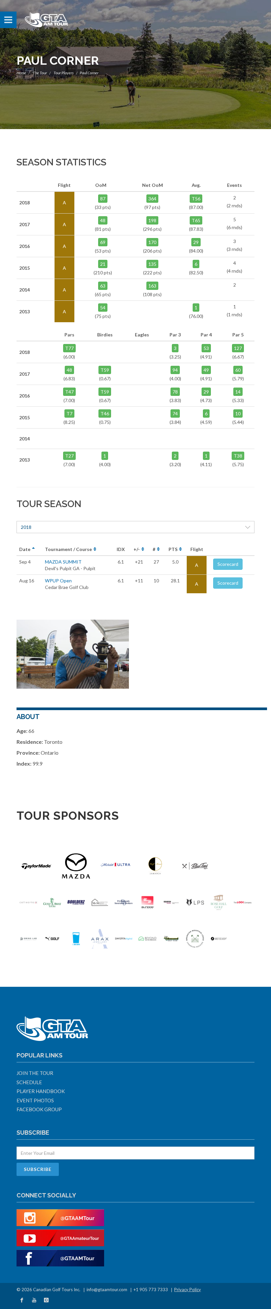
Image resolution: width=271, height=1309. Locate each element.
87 (102, 198)
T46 (104, 413)
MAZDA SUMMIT (63, 562)
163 (152, 286)
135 (152, 264)
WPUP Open (58, 580)
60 (238, 370)
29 (196, 242)
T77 (69, 348)
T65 (196, 220)
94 (175, 370)
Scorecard (227, 564)
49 (206, 370)
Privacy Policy (187, 1289)
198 (152, 220)
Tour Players (64, 72)
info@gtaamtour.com (107, 1289)
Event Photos (35, 1100)
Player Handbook (41, 1091)
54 (102, 307)
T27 (69, 456)
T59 (104, 370)
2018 (26, 527)
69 (102, 242)
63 (102, 286)
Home (21, 72)
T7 (69, 413)
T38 (238, 456)
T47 (69, 392)
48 (102, 220)
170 (152, 242)
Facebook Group (39, 1109)
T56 (196, 198)
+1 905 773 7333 (151, 1289)
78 (175, 392)
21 (102, 264)
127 (238, 348)
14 (238, 392)
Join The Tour (35, 1073)
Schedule (29, 1082)
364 (152, 198)
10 (238, 413)
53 (206, 348)
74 (175, 413)
